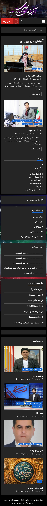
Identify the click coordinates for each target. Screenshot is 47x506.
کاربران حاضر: (37, 289)
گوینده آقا (28, 403)
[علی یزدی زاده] (23, 433)
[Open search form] (22, 21)
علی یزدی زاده (37, 226)
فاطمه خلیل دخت (23, 58)
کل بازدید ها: (38, 305)
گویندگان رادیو (35, 173)
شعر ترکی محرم (36, 231)
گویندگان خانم (37, 69)
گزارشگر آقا (37, 121)
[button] (43, 21)
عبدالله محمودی (23, 113)
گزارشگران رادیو (26, 121)
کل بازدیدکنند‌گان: (36, 311)
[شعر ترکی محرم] (23, 471)
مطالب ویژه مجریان (33, 189)
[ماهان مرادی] (23, 359)
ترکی (39, 481)
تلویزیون (38, 167)
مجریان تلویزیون (27, 124)
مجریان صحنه (35, 183)
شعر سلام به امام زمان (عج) (32, 236)
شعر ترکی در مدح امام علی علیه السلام (19, 267)
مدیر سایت (36, 79)
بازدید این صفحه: (36, 316)
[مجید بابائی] (23, 396)
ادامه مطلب (34, 94)
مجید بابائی (39, 221)
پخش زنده (7, 21)
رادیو (39, 170)
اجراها (38, 186)
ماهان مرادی (38, 216)
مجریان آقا (16, 121)
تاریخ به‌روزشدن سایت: (34, 322)
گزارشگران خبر (35, 177)
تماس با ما (28, 272)
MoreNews (17, 503)
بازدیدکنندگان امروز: (35, 300)
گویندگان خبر (36, 180)
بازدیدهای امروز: (36, 294)
